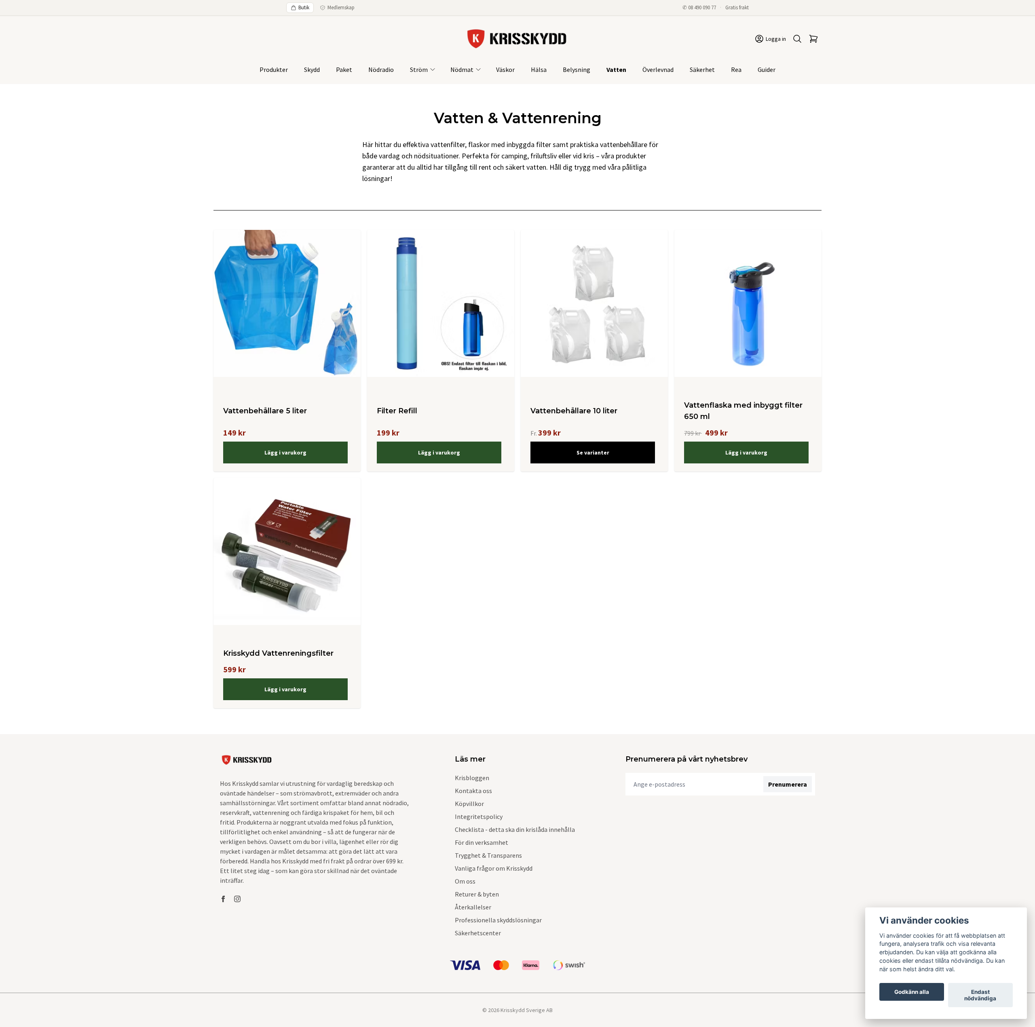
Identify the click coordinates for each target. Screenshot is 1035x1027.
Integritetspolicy (479, 816)
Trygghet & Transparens (488, 855)
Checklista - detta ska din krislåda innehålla (515, 829)
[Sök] (797, 39)
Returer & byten (477, 894)
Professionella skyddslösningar (498, 920)
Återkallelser (473, 907)
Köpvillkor (469, 804)
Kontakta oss (473, 791)
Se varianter (593, 452)
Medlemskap (341, 7)
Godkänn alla (911, 992)
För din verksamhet (481, 842)
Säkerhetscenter (478, 933)
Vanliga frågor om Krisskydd (493, 868)
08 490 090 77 (702, 7)
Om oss (465, 881)
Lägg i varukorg (285, 452)
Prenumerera (787, 784)
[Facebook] (223, 899)
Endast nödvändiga (980, 995)
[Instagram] (237, 899)
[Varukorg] (813, 39)
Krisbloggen (472, 778)
